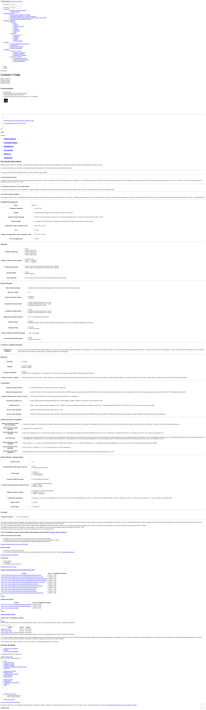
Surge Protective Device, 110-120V (10, 632)
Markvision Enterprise (19, 61)
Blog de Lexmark (8, 679)
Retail (15, 32)
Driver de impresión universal (21, 59)
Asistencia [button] (6, 49)
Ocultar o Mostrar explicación (58, 532)
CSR (5, 685)
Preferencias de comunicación (11, 682)
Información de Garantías (16, 46)
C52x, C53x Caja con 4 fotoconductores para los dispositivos (16, 604)
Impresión (16, 38)
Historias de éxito (8, 672)
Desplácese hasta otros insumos (9, 566)
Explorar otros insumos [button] (7, 599)
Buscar (5, 4)
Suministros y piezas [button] (9, 13)
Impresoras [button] (6, 9)
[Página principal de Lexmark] (16, 1)
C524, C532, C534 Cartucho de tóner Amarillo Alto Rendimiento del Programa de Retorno (24, 578)
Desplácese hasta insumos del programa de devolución (14, 544)
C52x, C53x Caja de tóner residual (10, 608)
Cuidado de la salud (19, 26)
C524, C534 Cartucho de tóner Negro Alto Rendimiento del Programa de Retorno (21, 585)
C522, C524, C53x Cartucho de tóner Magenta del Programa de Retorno (19, 587)
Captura (16, 39)
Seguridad (16, 36)
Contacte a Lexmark (9, 664)
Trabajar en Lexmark (9, 665)
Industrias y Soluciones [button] (10, 20)
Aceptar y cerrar (5, 707)
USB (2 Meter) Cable (6, 630)
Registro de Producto (19, 54)
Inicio (5, 66)
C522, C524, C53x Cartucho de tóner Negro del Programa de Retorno (19, 591)
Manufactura (17, 30)
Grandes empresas (15, 12)
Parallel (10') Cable (6, 629)
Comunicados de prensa (10, 671)
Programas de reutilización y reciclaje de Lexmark (23, 16)
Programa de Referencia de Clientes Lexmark (15, 667)
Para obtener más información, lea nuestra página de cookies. (121, 705)
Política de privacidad (9, 699)
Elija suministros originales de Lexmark (20, 14)
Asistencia (6, 684)
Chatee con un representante (11, 651)
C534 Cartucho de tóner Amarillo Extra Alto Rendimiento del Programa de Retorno (22, 592)
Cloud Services (17, 35)
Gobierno (16, 25)
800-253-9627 (9, 657)
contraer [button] (3, 596)
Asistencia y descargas (19, 52)
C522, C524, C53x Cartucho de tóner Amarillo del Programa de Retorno (19, 584)
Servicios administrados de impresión (19, 43)
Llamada (6, 650)
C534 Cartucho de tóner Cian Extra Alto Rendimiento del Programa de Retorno (21, 575)
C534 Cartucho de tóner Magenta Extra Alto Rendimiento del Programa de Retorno (22, 577)
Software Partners (18, 41)
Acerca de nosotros (9, 662)
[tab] (104, 139)
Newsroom (6, 668)
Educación (16, 29)
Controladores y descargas (20, 58)
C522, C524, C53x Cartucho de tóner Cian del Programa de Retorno (18, 589)
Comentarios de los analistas (11, 674)
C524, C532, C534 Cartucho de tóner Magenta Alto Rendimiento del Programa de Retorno (24, 580)
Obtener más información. (68, 552)
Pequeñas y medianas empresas (18, 10)
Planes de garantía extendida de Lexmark (20, 19)
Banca (15, 23)
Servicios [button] (6, 42)
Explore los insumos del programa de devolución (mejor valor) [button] (18, 570)
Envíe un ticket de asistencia (11, 648)
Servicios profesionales (16, 48)
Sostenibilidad (7, 681)
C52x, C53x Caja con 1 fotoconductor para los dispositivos (16, 606)
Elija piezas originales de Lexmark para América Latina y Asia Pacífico (28, 17)
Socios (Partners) (8, 675)
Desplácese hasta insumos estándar (9, 554)
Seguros (16, 27)
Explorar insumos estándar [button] (8, 614)
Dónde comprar (8, 676)
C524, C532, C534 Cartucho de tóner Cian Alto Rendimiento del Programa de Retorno (23, 582)
